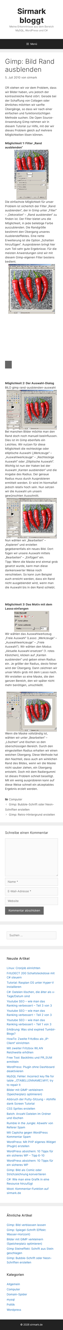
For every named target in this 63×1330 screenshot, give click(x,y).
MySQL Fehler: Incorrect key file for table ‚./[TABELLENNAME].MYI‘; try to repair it (30, 1081)
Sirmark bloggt (31, 16)
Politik (11, 1304)
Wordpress (14, 1309)
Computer (15, 799)
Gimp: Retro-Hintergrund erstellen (32, 814)
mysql (11, 1299)
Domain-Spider (17, 1294)
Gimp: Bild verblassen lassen (26, 1225)
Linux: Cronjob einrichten (23, 968)
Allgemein (13, 1284)
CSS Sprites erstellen (21, 1108)
